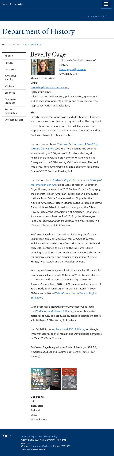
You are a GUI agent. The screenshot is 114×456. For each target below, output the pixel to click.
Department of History (39, 31)
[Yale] (6, 436)
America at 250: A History (70, 329)
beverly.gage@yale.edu (72, 69)
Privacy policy (50, 436)
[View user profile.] (43, 72)
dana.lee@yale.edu (42, 446)
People (17, 44)
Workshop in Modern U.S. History (50, 87)
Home (5, 44)
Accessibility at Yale (31, 436)
